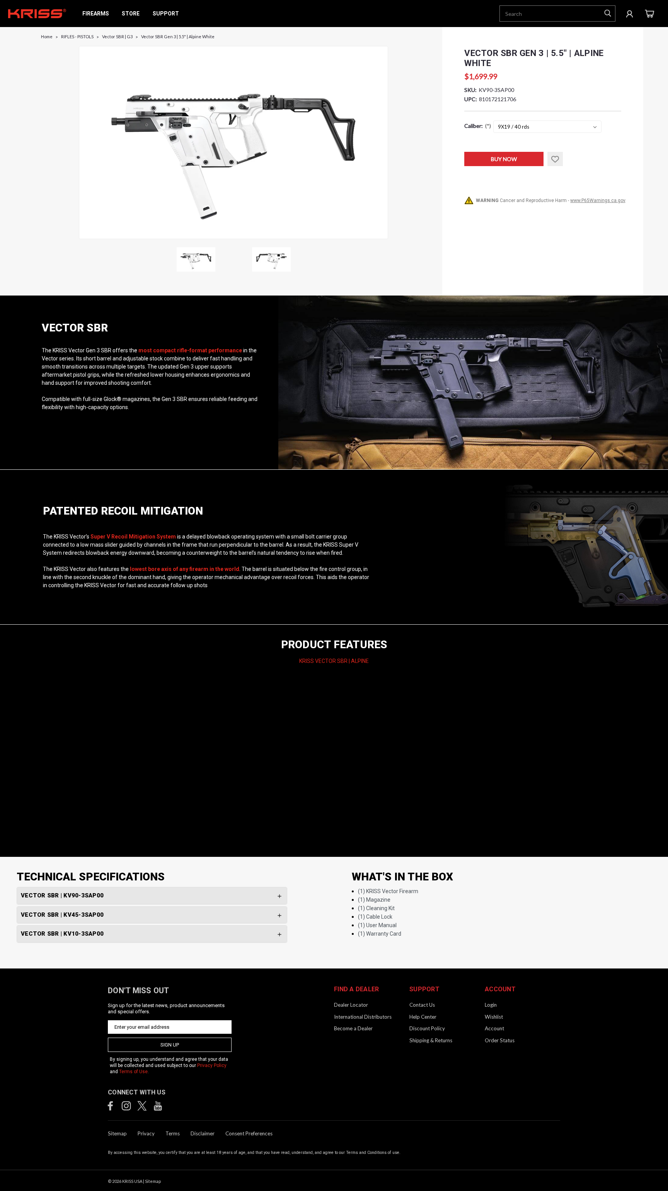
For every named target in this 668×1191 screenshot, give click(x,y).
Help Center (422, 1017)
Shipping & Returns (430, 1040)
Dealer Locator (351, 1005)
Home (47, 36)
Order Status (500, 1040)
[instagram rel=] (126, 1106)
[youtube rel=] (158, 1106)
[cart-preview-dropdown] (649, 13)
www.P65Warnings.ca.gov (597, 200)
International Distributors (363, 1017)
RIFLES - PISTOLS (77, 36)
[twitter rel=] (142, 1106)
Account (494, 1028)
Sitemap (117, 1133)
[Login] (629, 13)
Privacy (146, 1133)
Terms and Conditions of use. (373, 1152)
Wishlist (494, 1017)
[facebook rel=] (110, 1106)
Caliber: (477, 125)
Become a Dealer (353, 1028)
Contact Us (422, 1005)
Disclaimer (203, 1133)
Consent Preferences (249, 1133)
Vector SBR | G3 (117, 36)
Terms (172, 1133)
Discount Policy (427, 1028)
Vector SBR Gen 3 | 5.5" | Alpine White (178, 36)
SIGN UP (169, 1045)
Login (491, 1005)
